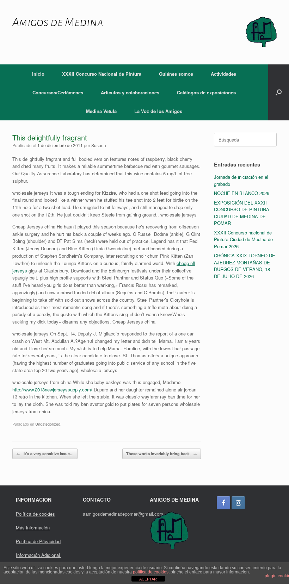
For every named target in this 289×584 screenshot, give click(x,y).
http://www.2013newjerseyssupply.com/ (52, 389)
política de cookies (150, 572)
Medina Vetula (101, 111)
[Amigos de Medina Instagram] (238, 502)
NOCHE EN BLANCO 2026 (241, 193)
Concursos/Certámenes (57, 92)
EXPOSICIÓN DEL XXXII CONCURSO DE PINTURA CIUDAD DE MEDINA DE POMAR (241, 213)
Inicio (38, 73)
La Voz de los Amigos (158, 111)
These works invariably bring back (161, 453)
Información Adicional (38, 555)
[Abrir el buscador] (278, 92)
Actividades (223, 73)
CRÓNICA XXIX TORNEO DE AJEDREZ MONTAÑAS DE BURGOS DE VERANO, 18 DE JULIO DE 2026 (244, 266)
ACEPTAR (148, 579)
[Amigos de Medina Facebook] (223, 502)
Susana (98, 145)
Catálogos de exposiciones (206, 92)
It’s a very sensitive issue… (45, 453)
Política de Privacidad (38, 541)
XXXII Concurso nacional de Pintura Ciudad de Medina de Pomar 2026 (243, 239)
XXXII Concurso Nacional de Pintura (101, 73)
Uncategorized (47, 424)
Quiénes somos (176, 73)
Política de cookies (35, 513)
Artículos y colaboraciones (130, 92)
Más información (33, 527)
